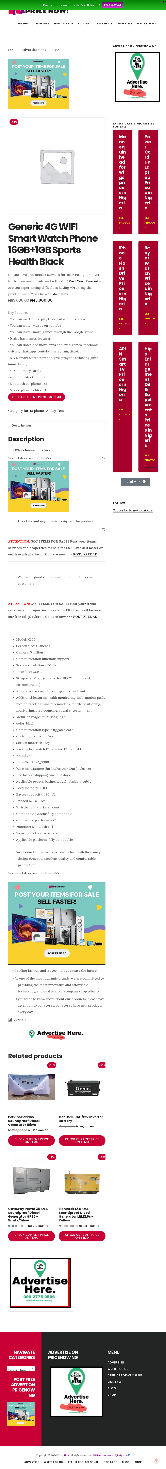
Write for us (117, 1369)
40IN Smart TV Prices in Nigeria (122, 374)
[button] (135, 482)
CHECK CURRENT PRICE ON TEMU (36, 397)
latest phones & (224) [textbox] (22, 1370)
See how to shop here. (51, 294)
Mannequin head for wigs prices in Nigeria (122, 172)
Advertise (115, 1362)
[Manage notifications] (156, 1460)
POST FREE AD (85, 554)
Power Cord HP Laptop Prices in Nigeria (148, 172)
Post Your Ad (112, 5)
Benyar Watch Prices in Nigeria (148, 276)
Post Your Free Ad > (85, 281)
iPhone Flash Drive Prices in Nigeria (122, 278)
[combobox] (21, 1368)
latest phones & (36, 411)
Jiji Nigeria (121, 1455)
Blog (111, 1388)
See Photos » (124, 222)
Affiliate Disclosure (124, 1375)
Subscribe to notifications (133, 510)
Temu (61, 411)
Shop (111, 1395)
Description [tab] (21, 425)
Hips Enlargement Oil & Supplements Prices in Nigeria (148, 397)
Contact (115, 1382)
